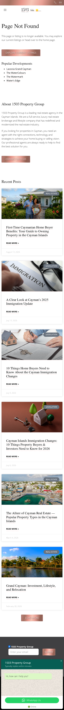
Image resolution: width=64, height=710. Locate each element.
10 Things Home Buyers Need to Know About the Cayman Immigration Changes (31, 372)
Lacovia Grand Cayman (19, 68)
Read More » (12, 243)
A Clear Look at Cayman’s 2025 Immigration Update (27, 301)
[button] (32, 618)
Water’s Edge (13, 80)
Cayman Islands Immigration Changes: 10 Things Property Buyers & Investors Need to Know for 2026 (31, 444)
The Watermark (15, 76)
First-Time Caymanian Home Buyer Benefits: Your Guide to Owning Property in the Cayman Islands (29, 231)
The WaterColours (16, 72)
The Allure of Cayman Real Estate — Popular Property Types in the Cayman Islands (31, 517)
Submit (49, 652)
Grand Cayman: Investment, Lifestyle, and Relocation (31, 587)
